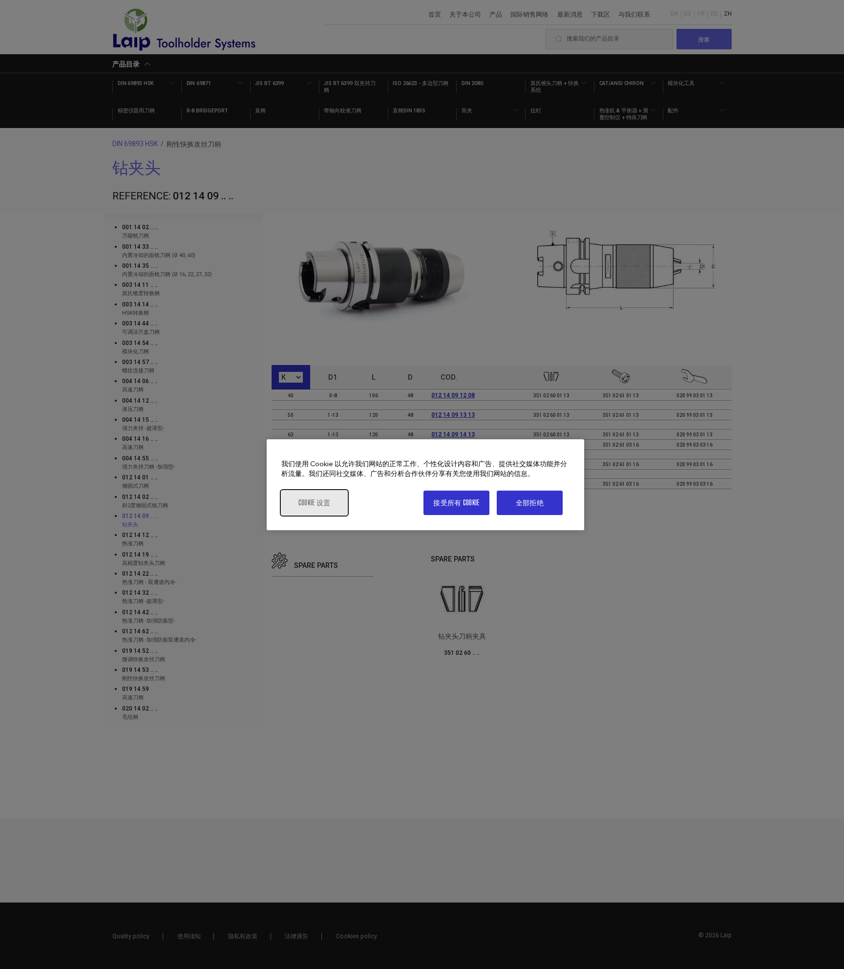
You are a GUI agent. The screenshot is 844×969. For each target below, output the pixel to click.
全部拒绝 (530, 502)
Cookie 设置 (314, 502)
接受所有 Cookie (456, 502)
